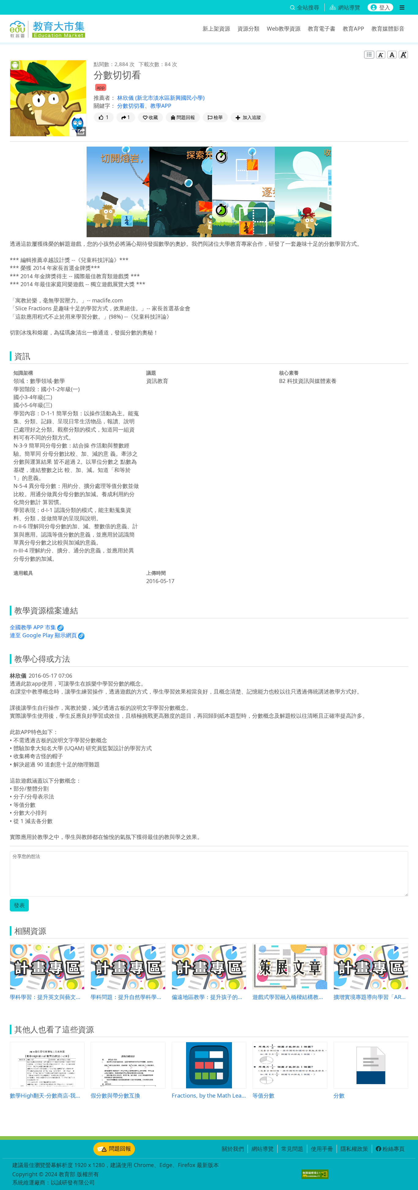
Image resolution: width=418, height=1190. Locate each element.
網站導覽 (263, 1148)
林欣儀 (126, 97)
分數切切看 (131, 105)
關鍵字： (105, 105)
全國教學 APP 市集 (33, 627)
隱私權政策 (354, 1148)
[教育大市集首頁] (47, 27)
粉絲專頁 (394, 1148)
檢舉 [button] (218, 117)
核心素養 (289, 372)
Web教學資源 (283, 28)
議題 (151, 372)
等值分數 (263, 1095)
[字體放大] (403, 55)
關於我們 (233, 1148)
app (101, 87)
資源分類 (248, 28)
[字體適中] (392, 55)
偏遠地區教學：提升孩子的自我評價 (209, 997)
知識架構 (23, 372)
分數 (339, 1095)
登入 (384, 7)
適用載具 (23, 573)
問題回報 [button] (186, 117)
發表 (19, 905)
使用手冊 (322, 1148)
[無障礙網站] (314, 1174)
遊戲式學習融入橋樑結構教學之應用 (289, 997)
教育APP (353, 28)
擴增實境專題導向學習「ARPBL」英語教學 (371, 997)
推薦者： (105, 97)
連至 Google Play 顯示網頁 (43, 635)
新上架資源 (216, 28)
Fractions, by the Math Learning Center (209, 1095)
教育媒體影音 (388, 28)
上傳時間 (156, 573)
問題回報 (120, 1148)
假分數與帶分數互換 (115, 1095)
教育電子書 (321, 28)
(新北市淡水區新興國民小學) (169, 97)
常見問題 (292, 1148)
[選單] (402, 7)
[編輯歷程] (369, 54)
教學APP (160, 105)
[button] (150, 117)
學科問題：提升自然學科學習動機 (128, 997)
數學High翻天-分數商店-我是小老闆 (47, 1095)
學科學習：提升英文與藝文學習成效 (47, 997)
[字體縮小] (381, 55)
